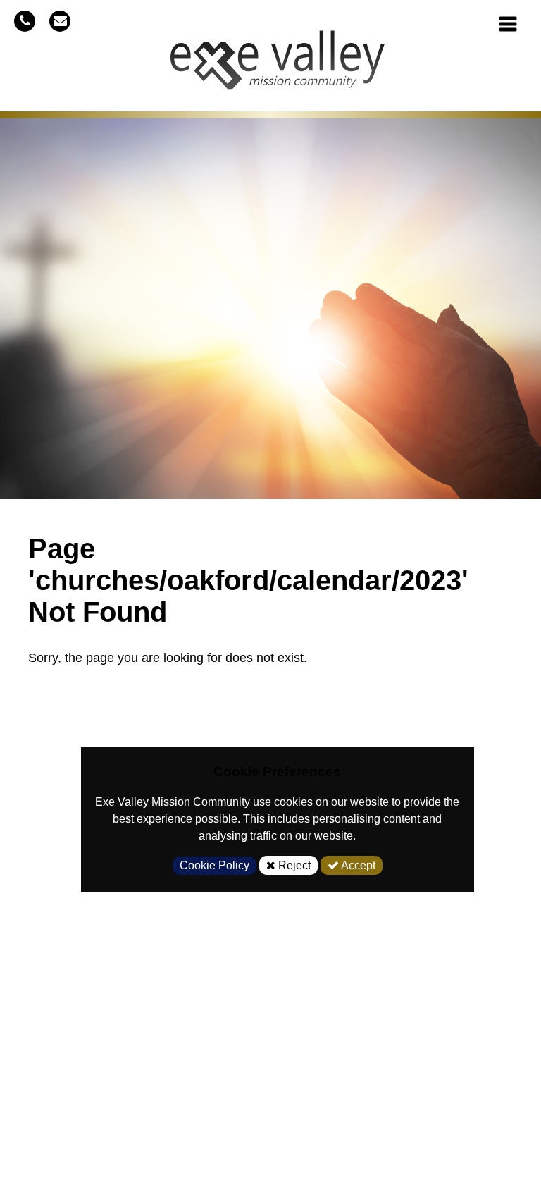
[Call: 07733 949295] (24, 20)
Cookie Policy (214, 865)
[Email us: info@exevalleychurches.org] (59, 20)
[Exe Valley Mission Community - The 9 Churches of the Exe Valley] (277, 65)
